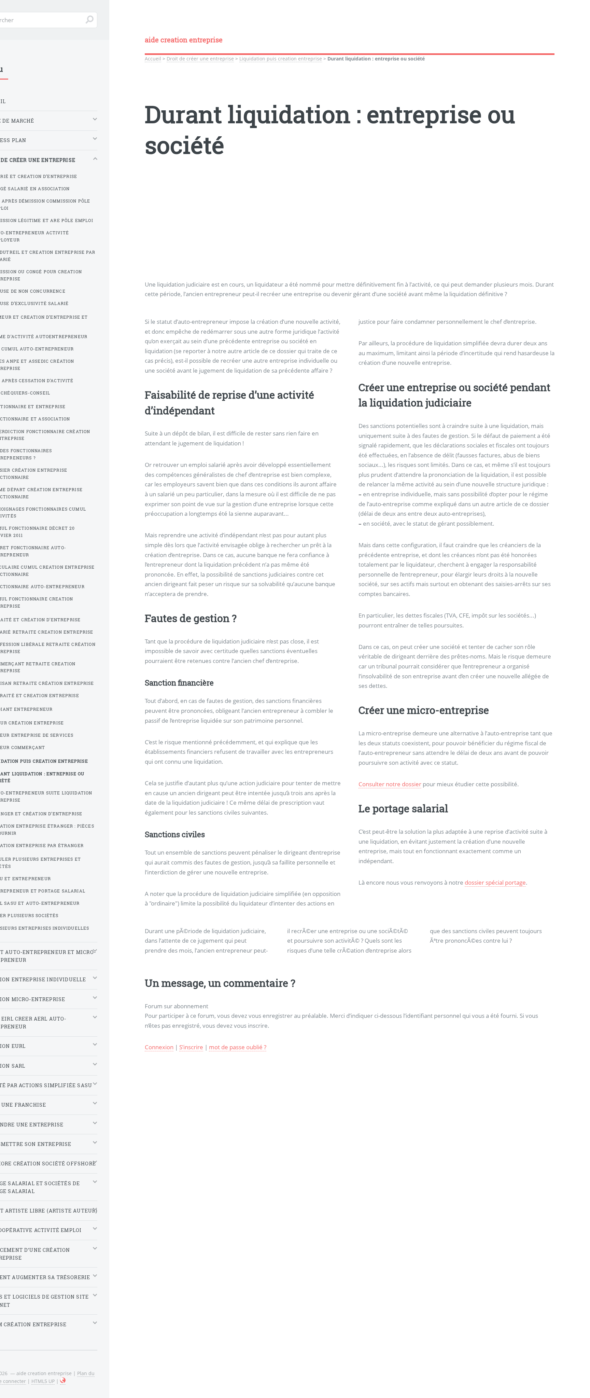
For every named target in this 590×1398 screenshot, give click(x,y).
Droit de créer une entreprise (200, 58)
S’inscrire (191, 1047)
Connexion (159, 1047)
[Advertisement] (349, 231)
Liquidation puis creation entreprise (280, 58)
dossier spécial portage (495, 882)
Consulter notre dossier (390, 784)
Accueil (153, 58)
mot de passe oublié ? (237, 1047)
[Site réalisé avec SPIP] (63, 1381)
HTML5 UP (43, 1381)
